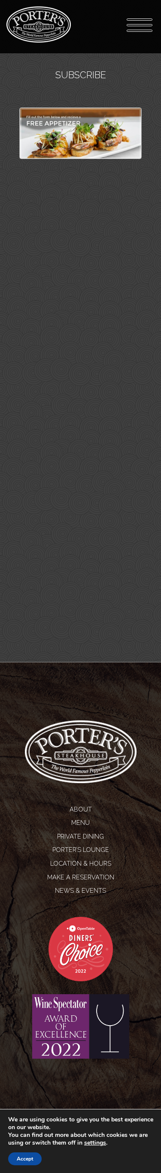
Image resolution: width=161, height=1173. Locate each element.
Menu (80, 822)
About (81, 809)
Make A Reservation (80, 877)
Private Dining (80, 836)
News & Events (80, 890)
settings (95, 1143)
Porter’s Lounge (80, 849)
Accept (25, 1158)
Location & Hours (80, 863)
